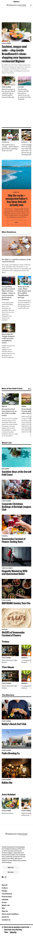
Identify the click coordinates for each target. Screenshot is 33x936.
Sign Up (10, 867)
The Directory (7, 894)
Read (16, 222)
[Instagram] (5, 877)
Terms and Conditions (10, 914)
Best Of (4, 885)
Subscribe (13, 932)
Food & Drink (7, 897)
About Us (5, 917)
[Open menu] (31, 5)
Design (4, 891)
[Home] (16, 1)
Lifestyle (5, 899)
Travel (4, 902)
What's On (6, 905)
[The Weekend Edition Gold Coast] (16, 5)
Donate (10, 872)
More (29, 389)
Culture (4, 888)
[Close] (30, 927)
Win (3, 908)
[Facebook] (3, 877)
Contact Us (6, 920)
